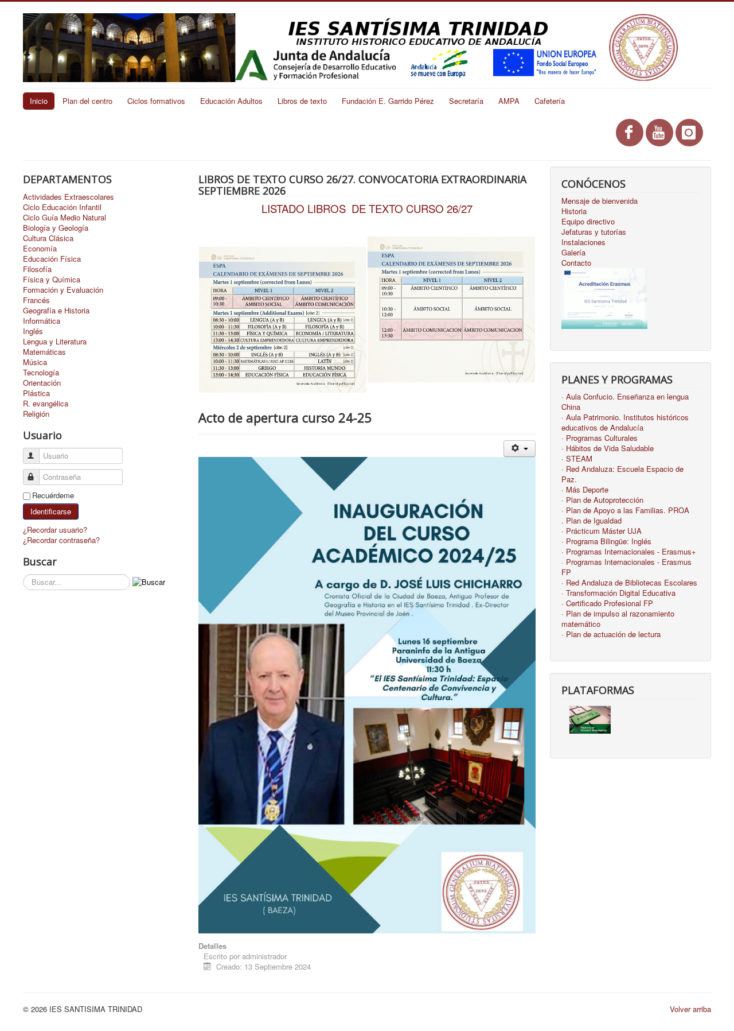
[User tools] (519, 448)
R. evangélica (45, 403)
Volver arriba (690, 1008)
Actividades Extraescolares (68, 197)
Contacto (576, 263)
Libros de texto (302, 100)
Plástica (36, 393)
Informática (41, 321)
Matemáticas (44, 352)
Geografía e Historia (56, 310)
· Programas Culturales (599, 438)
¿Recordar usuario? (55, 529)
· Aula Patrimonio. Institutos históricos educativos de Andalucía (625, 422)
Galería (573, 252)
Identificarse (50, 511)
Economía (40, 248)
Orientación (42, 383)
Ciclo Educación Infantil (62, 207)
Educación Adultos (231, 100)
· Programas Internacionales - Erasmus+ (628, 551)
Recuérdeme (53, 495)
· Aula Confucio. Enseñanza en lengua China (625, 402)
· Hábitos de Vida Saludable (607, 448)
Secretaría (466, 100)
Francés (36, 300)
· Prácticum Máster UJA (601, 531)
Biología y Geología (55, 228)
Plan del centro (87, 100)
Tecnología (41, 372)
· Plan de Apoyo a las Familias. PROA (625, 510)
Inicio (39, 100)
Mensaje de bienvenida (599, 201)
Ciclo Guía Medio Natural (64, 217)
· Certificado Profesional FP (607, 603)
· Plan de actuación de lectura (611, 634)
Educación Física (52, 259)
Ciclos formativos (156, 100)
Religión (36, 414)
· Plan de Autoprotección (602, 500)
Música (35, 362)
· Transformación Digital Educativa (618, 593)
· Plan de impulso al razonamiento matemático (617, 618)
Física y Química (51, 279)
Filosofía (37, 269)
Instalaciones (583, 242)
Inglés (33, 331)
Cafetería (549, 100)
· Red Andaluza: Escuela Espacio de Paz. (622, 474)
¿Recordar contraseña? (61, 539)
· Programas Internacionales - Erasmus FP (626, 567)
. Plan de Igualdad (591, 521)
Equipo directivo (588, 221)
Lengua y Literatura (55, 341)
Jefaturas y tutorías (593, 232)
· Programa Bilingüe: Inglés (606, 541)
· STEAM (576, 459)
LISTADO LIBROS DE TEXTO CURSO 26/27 (367, 208)
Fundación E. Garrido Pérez (388, 100)
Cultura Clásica (48, 238)
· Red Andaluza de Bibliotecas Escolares (629, 582)
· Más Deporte (584, 490)
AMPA (509, 100)
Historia (574, 211)
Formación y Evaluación (63, 290)
